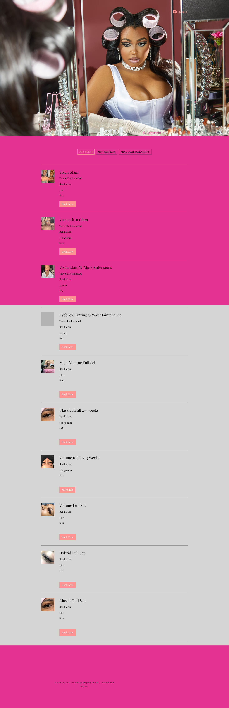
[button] (67, 204)
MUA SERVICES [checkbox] (106, 151)
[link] (123, 172)
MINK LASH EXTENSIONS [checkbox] (135, 151)
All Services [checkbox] (86, 151)
